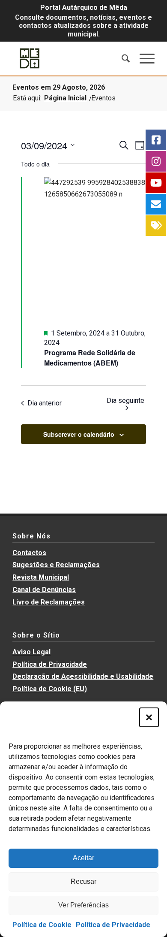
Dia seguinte (125, 400)
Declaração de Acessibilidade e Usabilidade (82, 676)
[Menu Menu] (143, 58)
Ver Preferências (83, 905)
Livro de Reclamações (48, 602)
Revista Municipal (40, 577)
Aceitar (83, 857)
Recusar (83, 881)
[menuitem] (121, 58)
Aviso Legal (31, 652)
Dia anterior (44, 403)
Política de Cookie (42, 925)
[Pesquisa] (121, 58)
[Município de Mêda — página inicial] (69, 58)
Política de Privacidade (113, 925)
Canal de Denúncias (44, 590)
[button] (149, 717)
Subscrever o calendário (78, 434)
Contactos (29, 553)
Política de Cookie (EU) (49, 689)
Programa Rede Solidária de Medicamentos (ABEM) (89, 358)
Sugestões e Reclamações (56, 565)
